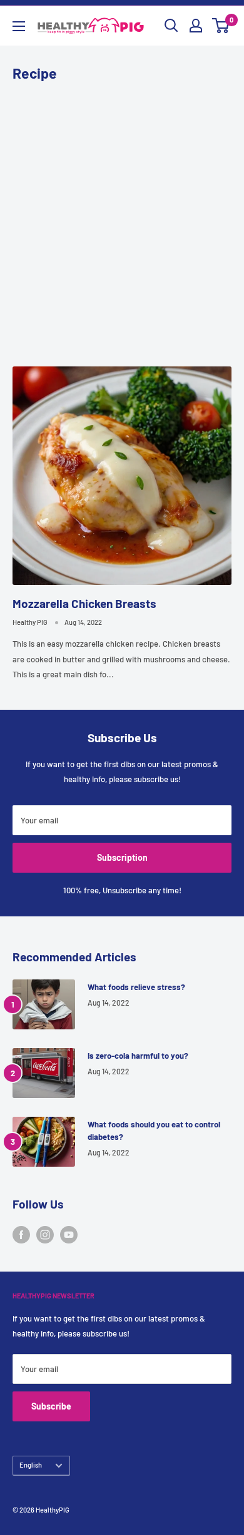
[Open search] (171, 25)
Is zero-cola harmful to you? (138, 1056)
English (30, 1465)
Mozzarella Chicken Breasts (84, 603)
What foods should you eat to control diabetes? (154, 1130)
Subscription (122, 857)
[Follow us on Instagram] (45, 1234)
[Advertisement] (122, 223)
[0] (221, 25)
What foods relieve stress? (136, 987)
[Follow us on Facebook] (21, 1234)
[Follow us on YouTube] (69, 1234)
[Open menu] (19, 26)
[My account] (196, 25)
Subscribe (51, 1406)
